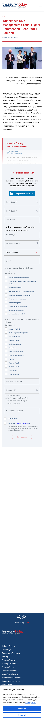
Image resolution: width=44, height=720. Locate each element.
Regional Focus (14, 367)
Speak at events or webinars (18, 299)
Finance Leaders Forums (11, 681)
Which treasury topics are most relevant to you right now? (22, 322)
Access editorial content (17, 314)
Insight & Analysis (15, 329)
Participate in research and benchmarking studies (22, 283)
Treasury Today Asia (9, 671)
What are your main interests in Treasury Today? (19, 271)
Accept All (22, 709)
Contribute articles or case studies (20, 295)
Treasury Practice (14, 363)
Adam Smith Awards (15, 287)
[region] (22, 702)
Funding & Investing (15, 344)
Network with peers (15, 303)
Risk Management (15, 336)
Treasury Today (8, 667)
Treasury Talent (14, 340)
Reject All (22, 715)
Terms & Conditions (22, 423)
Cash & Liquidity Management (18, 333)
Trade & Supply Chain (16, 352)
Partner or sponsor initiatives (18, 306)
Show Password (13, 418)
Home (4, 17)
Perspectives (13, 370)
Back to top (19, 623)
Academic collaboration (16, 310)
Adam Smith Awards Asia (11, 678)
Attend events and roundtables (19, 278)
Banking (11, 359)
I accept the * (19, 423)
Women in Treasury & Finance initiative (21, 291)
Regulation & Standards (16, 355)
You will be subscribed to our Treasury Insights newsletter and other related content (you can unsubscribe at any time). (23, 428)
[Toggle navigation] (40, 5)
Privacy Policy (30, 703)
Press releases (14, 374)
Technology (12, 348)
